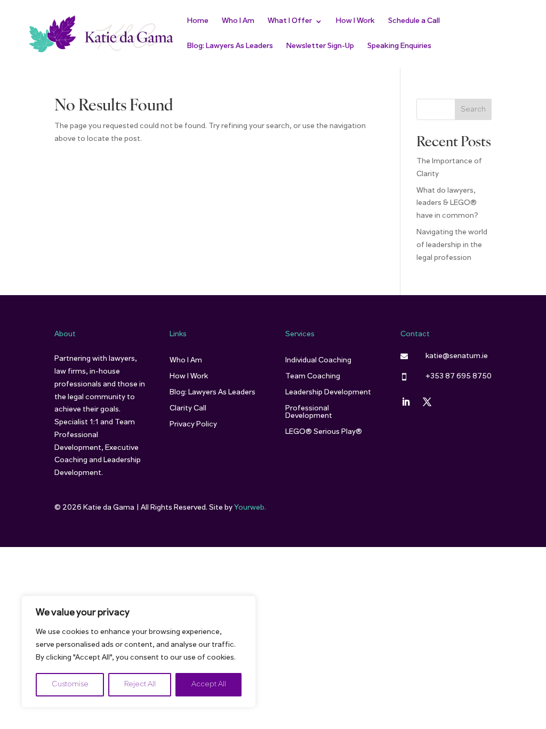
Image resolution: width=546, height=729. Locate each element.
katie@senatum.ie (456, 356)
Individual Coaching (318, 360)
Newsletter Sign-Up (320, 46)
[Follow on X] (427, 401)
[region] (138, 652)
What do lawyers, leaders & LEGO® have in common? (447, 203)
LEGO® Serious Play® (323, 432)
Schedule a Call (414, 21)
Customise (70, 684)
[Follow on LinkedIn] (405, 401)
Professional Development (308, 412)
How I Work (355, 21)
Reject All (140, 684)
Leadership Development (328, 393)
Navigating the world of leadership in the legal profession (451, 245)
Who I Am (238, 21)
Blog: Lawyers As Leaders (230, 46)
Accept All (208, 684)
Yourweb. (250, 508)
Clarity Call (188, 409)
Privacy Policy (193, 425)
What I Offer (290, 21)
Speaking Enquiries (399, 46)
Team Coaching (312, 377)
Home (197, 21)
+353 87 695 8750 (458, 377)
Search (473, 110)
